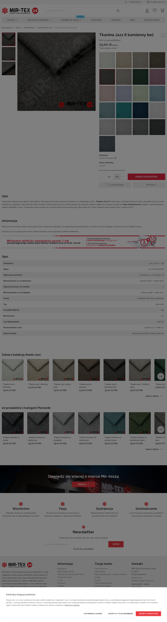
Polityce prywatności (72, 605)
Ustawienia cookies (93, 614)
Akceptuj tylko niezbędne (120, 614)
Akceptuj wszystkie (148, 614)
